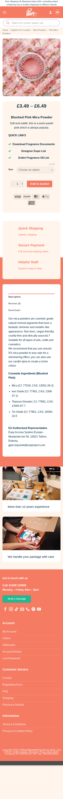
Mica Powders (39, 30)
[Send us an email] (22, 609)
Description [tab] (14, 297)
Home (5, 30)
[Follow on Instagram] (11, 609)
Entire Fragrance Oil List (33, 157)
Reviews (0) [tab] (14, 303)
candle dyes (20, 361)
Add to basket (39, 183)
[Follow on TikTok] (16, 609)
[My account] (50, 12)
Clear (52, 164)
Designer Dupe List (33, 151)
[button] (5, 12)
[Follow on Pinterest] (33, 609)
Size (10, 169)
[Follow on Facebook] (5, 609)
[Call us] (28, 609)
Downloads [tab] (14, 310)
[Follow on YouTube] (39, 609)
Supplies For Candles (21, 30)
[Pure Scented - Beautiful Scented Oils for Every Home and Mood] (31, 12)
